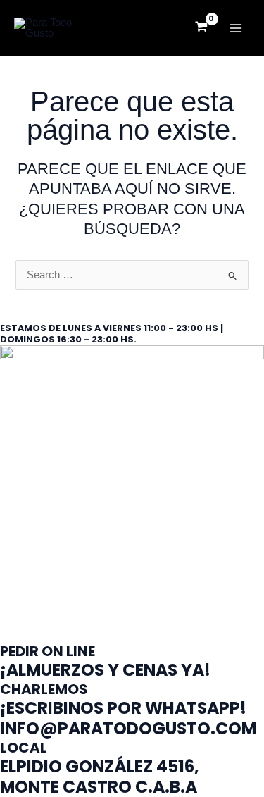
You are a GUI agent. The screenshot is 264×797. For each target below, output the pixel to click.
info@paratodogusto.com (128, 728)
